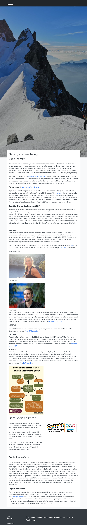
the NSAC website (31, 331)
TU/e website (27, 363)
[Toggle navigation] (79, 3)
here (71, 245)
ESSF (60, 321)
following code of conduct (37, 176)
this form (58, 193)
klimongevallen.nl (18, 497)
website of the (53, 321)
